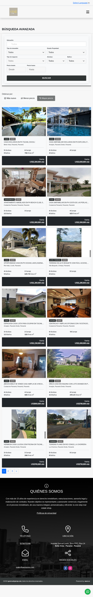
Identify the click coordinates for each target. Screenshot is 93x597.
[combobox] (26, 52)
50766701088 (25, 543)
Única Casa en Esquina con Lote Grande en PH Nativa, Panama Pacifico (69, 384)
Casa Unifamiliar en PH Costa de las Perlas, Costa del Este (69, 202)
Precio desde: (11, 65)
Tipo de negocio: (12, 57)
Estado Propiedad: (53, 48)
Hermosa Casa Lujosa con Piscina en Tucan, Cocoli (24, 444)
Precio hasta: (31, 65)
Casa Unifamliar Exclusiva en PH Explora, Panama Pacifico (69, 142)
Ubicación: (10, 40)
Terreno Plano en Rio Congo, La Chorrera (67, 444)
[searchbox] (26, 61)
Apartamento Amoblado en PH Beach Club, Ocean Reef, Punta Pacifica (24, 202)
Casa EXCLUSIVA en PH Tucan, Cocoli (19, 142)
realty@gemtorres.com (25, 567)
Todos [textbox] (10, 52)
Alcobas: (50, 57)
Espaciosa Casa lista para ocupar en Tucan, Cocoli (24, 323)
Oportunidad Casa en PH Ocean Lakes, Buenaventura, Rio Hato (24, 263)
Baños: (69, 57)
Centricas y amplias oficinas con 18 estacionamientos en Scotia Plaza (69, 323)
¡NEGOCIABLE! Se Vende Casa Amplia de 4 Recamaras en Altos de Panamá (24, 384)
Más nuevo (11, 98)
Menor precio (29, 98)
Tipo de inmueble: (12, 48)
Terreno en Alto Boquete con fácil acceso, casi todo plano (69, 263)
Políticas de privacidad (46, 513)
